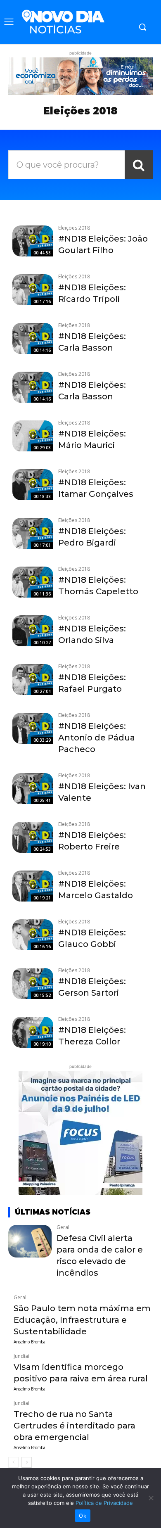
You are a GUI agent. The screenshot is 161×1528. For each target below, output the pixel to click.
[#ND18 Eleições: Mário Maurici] (32, 435)
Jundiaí (21, 1356)
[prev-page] (13, 1462)
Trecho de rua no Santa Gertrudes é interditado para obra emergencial (74, 1425)
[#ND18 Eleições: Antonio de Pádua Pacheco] (32, 728)
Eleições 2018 (74, 227)
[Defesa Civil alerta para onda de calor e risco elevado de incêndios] (30, 1241)
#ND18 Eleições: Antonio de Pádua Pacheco (96, 737)
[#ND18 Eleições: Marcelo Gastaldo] (32, 886)
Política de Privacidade (104, 1503)
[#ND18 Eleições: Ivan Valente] (32, 788)
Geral (63, 1227)
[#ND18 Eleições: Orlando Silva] (32, 630)
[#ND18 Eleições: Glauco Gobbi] (32, 934)
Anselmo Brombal (30, 1342)
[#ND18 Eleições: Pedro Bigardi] (32, 533)
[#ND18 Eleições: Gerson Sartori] (32, 983)
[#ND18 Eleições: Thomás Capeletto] (32, 582)
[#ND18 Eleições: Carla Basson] (32, 338)
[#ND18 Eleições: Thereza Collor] (32, 1032)
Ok (82, 1515)
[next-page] (26, 1462)
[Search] (139, 164)
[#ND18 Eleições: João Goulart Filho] (32, 240)
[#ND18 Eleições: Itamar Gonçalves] (32, 484)
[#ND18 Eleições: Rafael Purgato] (32, 679)
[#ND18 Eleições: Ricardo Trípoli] (32, 289)
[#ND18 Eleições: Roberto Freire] (32, 837)
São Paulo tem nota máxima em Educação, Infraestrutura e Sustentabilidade (82, 1319)
